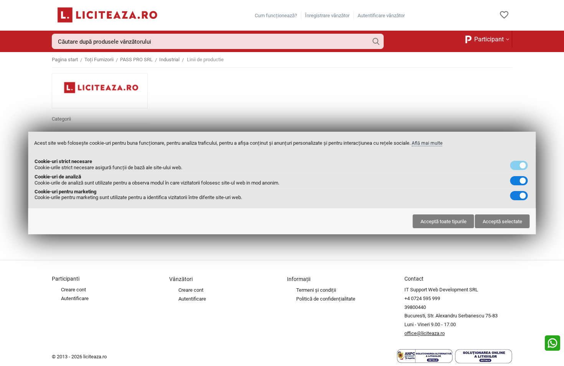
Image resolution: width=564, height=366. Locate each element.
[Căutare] (376, 41)
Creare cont (73, 289)
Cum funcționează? (276, 15)
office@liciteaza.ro (424, 333)
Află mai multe (427, 143)
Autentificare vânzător (381, 15)
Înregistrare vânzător (327, 15)
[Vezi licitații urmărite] (504, 15)
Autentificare (75, 298)
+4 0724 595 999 (422, 298)
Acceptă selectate (502, 221)
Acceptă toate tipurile (444, 221)
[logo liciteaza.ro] (105, 15)
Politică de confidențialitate (325, 299)
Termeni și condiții (316, 290)
